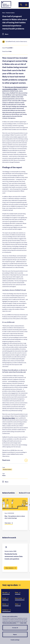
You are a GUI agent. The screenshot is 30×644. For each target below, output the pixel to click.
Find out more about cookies (9, 622)
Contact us (5, 610)
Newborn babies (10, 12)
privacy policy (23, 622)
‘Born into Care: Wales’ (8, 418)
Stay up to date (11, 585)
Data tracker (18, 598)
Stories (4, 604)
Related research (9, 538)
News (3, 12)
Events (4, 598)
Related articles (8, 493)
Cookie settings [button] (15, 640)
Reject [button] (15, 634)
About (17, 604)
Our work (5, 592)
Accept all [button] (15, 627)
